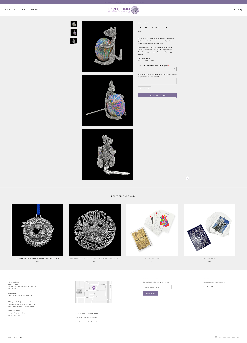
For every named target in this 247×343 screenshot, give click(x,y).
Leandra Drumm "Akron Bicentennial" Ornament (37, 259)
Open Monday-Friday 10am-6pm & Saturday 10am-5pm (123, 2)
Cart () (238, 10)
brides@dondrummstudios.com (25, 302)
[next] (241, 231)
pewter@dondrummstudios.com (25, 304)
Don (16, 10)
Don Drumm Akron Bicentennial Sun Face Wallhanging (95, 259)
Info (24, 10)
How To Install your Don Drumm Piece (87, 322)
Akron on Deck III (152, 259)
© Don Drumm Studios (17, 337)
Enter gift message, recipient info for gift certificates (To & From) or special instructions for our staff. (157, 76)
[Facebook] (203, 286)
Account (220, 10)
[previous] (6, 231)
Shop (7, 10)
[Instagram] (207, 286)
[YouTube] (212, 286)
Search (228, 10)
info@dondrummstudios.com (26, 306)
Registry (35, 10)
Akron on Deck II (209, 259)
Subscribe (150, 293)
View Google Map (93, 292)
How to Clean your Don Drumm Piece (86, 317)
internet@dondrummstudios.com (22, 295)
